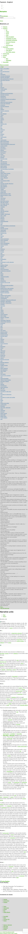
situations (15, 653)
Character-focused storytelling (6, 285)
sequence (9, 669)
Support (5, 55)
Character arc (3, 97)
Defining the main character (6, 102)
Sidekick (2, 109)
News (4, 57)
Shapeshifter (3, 281)
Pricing (7, 43)
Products (5, 28)
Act (1, 126)
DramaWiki (5, 62)
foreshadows (10, 771)
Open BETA (9, 50)
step (1, 797)
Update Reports (6, 912)
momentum (20, 694)
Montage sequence (4, 362)
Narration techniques (4, 292)
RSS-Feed (5, 926)
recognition (19, 734)
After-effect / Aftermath (8, 735)
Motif (1, 116)
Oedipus (2, 209)
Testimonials (6, 53)
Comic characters (4, 240)
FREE (7, 32)
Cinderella (2, 207)
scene (11, 628)
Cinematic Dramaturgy (5, 76)
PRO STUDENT (10, 37)
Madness (2, 212)
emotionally (9, 738)
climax (9, 642)
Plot (1, 81)
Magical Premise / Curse (5, 195)
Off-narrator (2, 286)
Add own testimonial (4, 608)
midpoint (2, 642)
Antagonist (2, 105)
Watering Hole (3, 266)
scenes (6, 653)
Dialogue (2, 339)
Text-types (2, 305)
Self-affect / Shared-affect (5, 303)
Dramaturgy (2, 74)
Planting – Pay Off (4, 297)
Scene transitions (4, 343)
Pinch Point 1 (3, 148)
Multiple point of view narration (7, 288)
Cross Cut (2, 356)
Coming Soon (6, 900)
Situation (2, 134)
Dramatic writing (3, 336)
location (20, 688)
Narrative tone (3, 233)
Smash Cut (2, 355)
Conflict (2, 118)
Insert (1, 372)
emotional (3, 807)
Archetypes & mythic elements (7, 262)
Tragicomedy (3, 190)
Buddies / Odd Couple (5, 214)
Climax (1, 154)
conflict (9, 755)
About (4, 917)
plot (18, 660)
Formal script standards (5, 375)
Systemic (2, 220)
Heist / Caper (3, 215)
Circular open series (4, 403)
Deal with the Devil (4, 211)
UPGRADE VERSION (11, 40)
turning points (19, 691)
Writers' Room (3, 416)
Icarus (1, 208)
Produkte (5, 902)
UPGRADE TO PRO (11, 38)
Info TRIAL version (10, 52)
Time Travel (2, 198)
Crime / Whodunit (4, 177)
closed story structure (17, 633)
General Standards (4, 378)
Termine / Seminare (7, 925)
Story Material (3, 113)
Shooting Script (3, 333)
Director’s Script (3, 332)
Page (4, 615)
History (4, 616)
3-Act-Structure (3, 161)
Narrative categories (4, 111)
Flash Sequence (3, 369)
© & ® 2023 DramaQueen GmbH (7, 932)
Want (1, 121)
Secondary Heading (4, 381)
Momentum (2, 346)
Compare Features (10, 42)
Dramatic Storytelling (4, 77)
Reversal (2, 157)
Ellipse (1, 348)
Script (1, 324)
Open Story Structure (5, 80)
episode (3, 669)
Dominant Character (4, 106)
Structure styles (3, 158)
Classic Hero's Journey (5, 173)
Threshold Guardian (4, 276)
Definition (2, 172)
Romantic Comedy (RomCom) (6, 183)
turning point (6, 734)
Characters (2, 90)
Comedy (2, 227)
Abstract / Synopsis (4, 317)
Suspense (2, 249)
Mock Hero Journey (4, 201)
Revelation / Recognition (5, 301)
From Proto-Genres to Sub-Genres (7, 225)
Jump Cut (2, 353)
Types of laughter (4, 244)
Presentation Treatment (5, 320)
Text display (3, 374)
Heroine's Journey (4, 175)
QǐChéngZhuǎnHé (4, 221)
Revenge (2, 217)
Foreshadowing (3, 298)
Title (1, 308)
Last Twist (2, 156)
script (8, 705)
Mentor (1, 273)
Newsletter (8, 60)
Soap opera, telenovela (5, 407)
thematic (10, 719)
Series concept (3, 413)
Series (1, 400)
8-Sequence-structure (5, 164)
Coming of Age (3, 176)
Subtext (2, 340)
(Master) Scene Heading (5, 380)
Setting (1, 256)
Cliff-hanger (2, 350)
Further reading (3, 89)
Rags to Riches (3, 205)
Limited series (3, 404)
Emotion (2, 252)
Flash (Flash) (3, 371)
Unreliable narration (4, 291)
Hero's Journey (3, 166)
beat (25, 852)
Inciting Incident (3, 145)
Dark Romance (3, 185)
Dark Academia (3, 186)
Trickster (2, 279)
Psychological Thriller (5, 180)
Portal (1, 196)
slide (1, 70)
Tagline (1, 310)
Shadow (2, 278)
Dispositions (3, 96)
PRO (7, 35)
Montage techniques (4, 359)
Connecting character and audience (8, 99)
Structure (2, 412)
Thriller (1, 179)
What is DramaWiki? (4, 68)
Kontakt (5, 929)
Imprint (15, 933)
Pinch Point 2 (3, 151)
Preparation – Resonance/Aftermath (8, 300)
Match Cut (2, 352)
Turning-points (3, 137)
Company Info (6, 919)
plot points (19, 639)
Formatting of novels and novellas (7, 397)
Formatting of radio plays (5, 391)
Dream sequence (4, 368)
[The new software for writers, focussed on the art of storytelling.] (4, 16)
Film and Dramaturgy (4, 71)
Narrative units (3, 124)
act (20, 751)
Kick (1, 349)
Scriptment (2, 323)
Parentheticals (3, 385)
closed (23, 689)
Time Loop (2, 199)
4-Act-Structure (3, 163)
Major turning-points (4, 141)
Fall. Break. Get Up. (4, 204)
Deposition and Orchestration (6, 93)
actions (8, 699)
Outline (1, 318)
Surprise (2, 250)
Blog (7, 58)
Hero (1, 272)
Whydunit (2, 218)
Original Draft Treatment (5, 321)
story (22, 663)
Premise (2, 313)
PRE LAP (2, 388)
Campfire (2, 268)
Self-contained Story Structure (6, 79)
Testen (4, 906)
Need (1, 122)
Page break (2, 390)
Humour (2, 236)
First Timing (3, 330)
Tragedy (2, 189)
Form (1, 329)
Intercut (2, 358)
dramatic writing (24, 705)
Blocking (2, 342)
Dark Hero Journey (4, 202)
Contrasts (2, 304)
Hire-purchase (9, 45)
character (9, 806)
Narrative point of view (5, 282)
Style (1, 327)
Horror (1, 182)
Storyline (2, 87)
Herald (1, 275)
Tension (2, 246)
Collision (2, 119)
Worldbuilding (3, 259)
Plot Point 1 (2, 147)
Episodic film (3, 231)
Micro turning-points (4, 143)
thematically (15, 676)
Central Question (4, 314)
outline (10, 703)
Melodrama (2, 188)
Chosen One (3, 192)
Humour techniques (4, 239)
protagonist (24, 699)
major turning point (22, 746)
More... (1, 607)
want (12, 700)
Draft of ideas (3, 316)
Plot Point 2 (2, 153)
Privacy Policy (11, 933)
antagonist (24, 782)
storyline (2, 665)
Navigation (3, 11)
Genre (1, 222)
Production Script (4, 335)
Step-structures (3, 167)
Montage (2, 364)
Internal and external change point (7, 144)
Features (5, 27)
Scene (1, 131)
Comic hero (2, 241)
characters (12, 837)
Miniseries (2, 406)
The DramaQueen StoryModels (7, 169)
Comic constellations (4, 243)
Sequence (2, 129)
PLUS (7, 33)
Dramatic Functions (4, 94)
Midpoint (2, 150)
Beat (1, 132)
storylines (2, 653)
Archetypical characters (5, 271)
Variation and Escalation (5, 295)
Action (1, 135)
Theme (1, 115)
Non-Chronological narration (6, 289)
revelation (12, 734)
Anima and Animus (4, 269)
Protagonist (2, 100)
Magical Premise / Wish (5, 193)
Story (1, 84)
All (6, 30)
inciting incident (20, 641)
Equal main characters (5, 103)
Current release (10, 48)
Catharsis (2, 254)
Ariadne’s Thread (4, 265)
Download (5, 47)
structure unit (3, 661)
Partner (4, 920)
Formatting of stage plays (5, 394)
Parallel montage (4, 365)
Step (1, 128)
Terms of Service (3, 933)
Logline (1, 311)
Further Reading (3, 417)
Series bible (2, 414)
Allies (1, 108)
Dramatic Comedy (4, 228)
